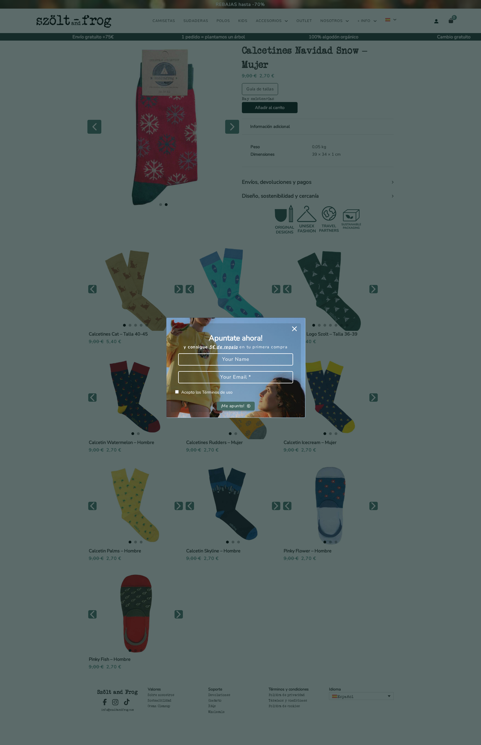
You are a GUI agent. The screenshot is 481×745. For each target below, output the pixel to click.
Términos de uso (217, 392)
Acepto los (206, 392)
